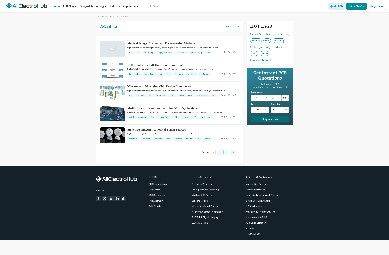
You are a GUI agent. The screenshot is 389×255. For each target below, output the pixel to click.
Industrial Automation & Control (262, 195)
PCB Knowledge (157, 195)
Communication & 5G (256, 217)
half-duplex (191, 74)
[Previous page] (219, 152)
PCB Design (154, 190)
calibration (159, 139)
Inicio (56, 6)
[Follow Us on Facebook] (98, 198)
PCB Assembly (156, 201)
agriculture (133, 139)
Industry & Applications (124, 6)
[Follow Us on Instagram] (111, 198)
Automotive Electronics (258, 184)
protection (264, 47)
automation (142, 117)
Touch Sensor (253, 234)
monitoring (279, 40)
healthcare (178, 139)
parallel (181, 96)
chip (137, 74)
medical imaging (196, 52)
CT (130, 52)
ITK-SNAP (181, 52)
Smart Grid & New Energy (258, 201)
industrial (185, 117)
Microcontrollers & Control (205, 206)
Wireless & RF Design (202, 195)
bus (130, 74)
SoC (213, 96)
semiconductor (202, 96)
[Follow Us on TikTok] (123, 198)
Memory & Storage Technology (207, 212)
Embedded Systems (202, 184)
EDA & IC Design (200, 223)
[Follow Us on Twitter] (104, 198)
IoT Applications (254, 206)
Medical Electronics (255, 190)
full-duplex (179, 74)
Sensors (264, 53)
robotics (207, 139)
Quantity (275, 104)
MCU (195, 117)
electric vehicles (281, 34)
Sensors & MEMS (200, 201)
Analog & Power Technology (206, 190)
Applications (146, 139)
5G (253, 34)
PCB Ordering (155, 206)
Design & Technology (91, 6)
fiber (168, 74)
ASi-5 (131, 117)
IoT (199, 139)
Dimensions (257, 92)
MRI (208, 52)
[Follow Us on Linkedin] (117, 198)
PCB (254, 47)
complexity (141, 96)
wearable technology (260, 60)
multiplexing (204, 74)
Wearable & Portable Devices (260, 212)
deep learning (148, 52)
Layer (254, 104)
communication (149, 74)
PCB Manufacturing (158, 184)
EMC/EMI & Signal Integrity (205, 217)
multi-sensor (206, 117)
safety (254, 53)
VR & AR (250, 228)
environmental (163, 117)
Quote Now (271, 119)
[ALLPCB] (26, 5)
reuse (190, 96)
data (137, 52)
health (175, 117)
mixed (172, 96)
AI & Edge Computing (257, 223)
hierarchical (161, 96)
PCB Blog (68, 6)
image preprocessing (165, 52)
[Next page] (233, 152)
